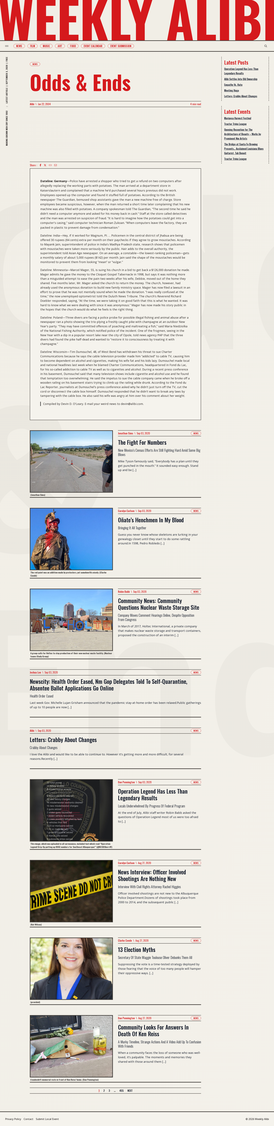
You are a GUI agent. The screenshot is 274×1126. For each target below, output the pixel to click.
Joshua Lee (35, 672)
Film (32, 46)
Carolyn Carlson (126, 511)
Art (60, 46)
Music (46, 46)
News (19, 46)
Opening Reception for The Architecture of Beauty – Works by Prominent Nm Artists (242, 134)
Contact (28, 1119)
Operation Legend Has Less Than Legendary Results (241, 71)
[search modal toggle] (266, 46)
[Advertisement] (115, 134)
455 (121, 1091)
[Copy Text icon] (50, 165)
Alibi (32, 104)
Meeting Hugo (231, 90)
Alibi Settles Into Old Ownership (240, 79)
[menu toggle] (6, 46)
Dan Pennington (126, 782)
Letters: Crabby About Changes (240, 96)
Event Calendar (93, 46)
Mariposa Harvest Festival (237, 118)
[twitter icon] (45, 165)
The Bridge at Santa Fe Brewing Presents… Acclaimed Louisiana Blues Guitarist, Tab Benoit (244, 148)
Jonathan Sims (125, 433)
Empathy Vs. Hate (233, 85)
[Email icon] (55, 165)
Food (73, 46)
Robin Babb (124, 592)
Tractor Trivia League (235, 124)
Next (130, 1091)
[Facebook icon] (40, 165)
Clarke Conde (125, 940)
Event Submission (120, 46)
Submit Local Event (47, 1119)
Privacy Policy (13, 1119)
